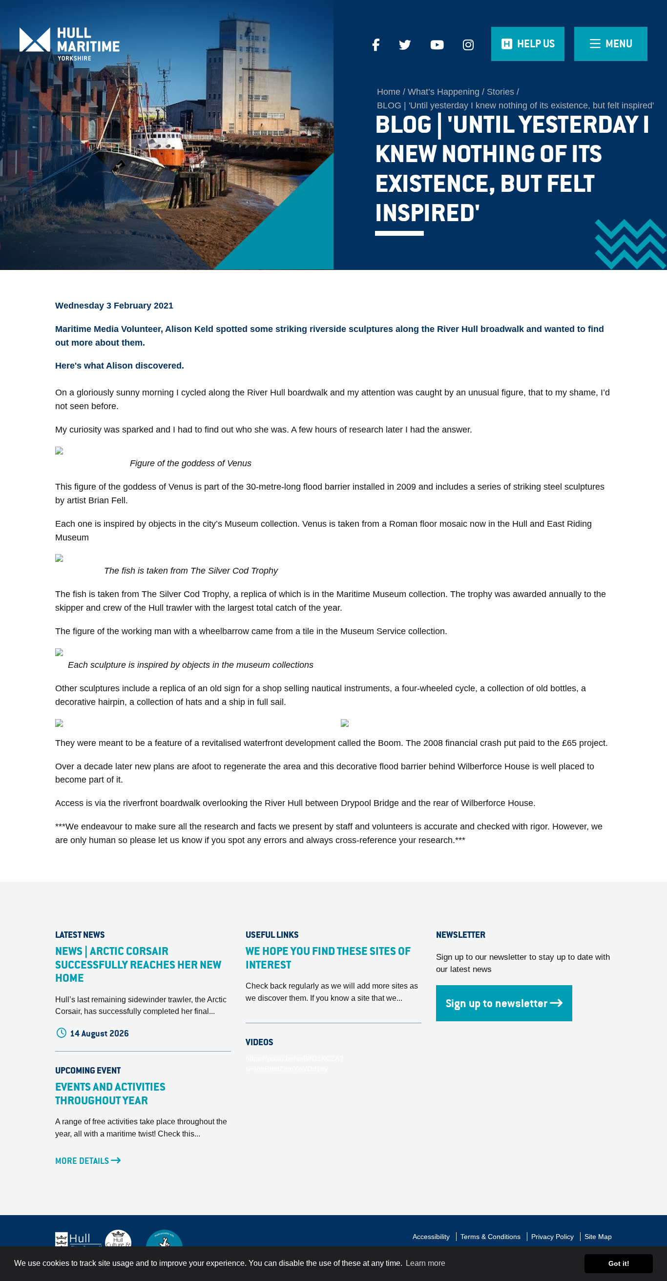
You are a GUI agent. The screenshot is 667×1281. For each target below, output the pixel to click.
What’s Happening (443, 92)
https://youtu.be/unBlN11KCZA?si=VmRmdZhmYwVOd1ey (294, 1063)
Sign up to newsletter (496, 1003)
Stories (500, 92)
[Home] (83, 44)
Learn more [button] (425, 1263)
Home (388, 92)
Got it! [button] (618, 1263)
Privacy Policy (552, 1236)
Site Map (598, 1236)
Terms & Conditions (490, 1236)
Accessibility (431, 1236)
